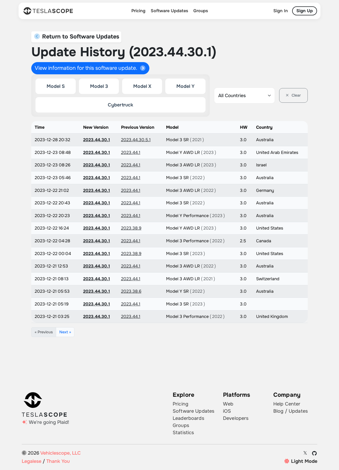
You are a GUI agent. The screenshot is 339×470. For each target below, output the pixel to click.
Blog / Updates (290, 411)
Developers (235, 418)
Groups (200, 11)
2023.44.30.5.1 (136, 140)
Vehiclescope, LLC (60, 453)
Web (228, 404)
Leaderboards (188, 418)
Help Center (287, 404)
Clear (296, 95)
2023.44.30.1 (96, 140)
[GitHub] (314, 453)
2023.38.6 (131, 291)
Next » (65, 332)
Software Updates (169, 11)
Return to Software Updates (80, 36)
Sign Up (304, 11)
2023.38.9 (131, 228)
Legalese (31, 461)
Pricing (138, 11)
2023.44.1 (130, 152)
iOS (227, 411)
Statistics (183, 432)
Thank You (58, 461)
